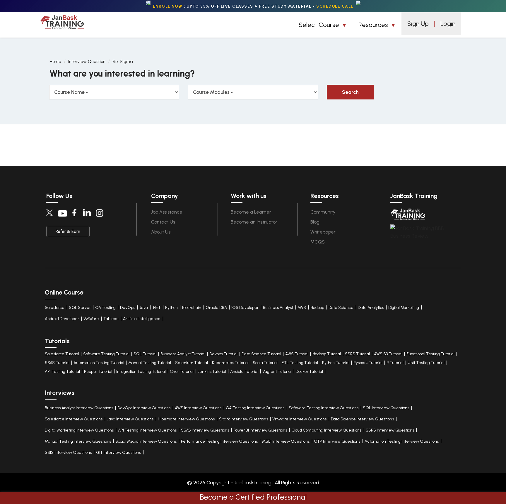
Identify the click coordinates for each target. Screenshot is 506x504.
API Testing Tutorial (62, 371)
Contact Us (163, 222)
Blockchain (191, 307)
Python (171, 307)
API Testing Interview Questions (147, 430)
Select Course (320, 25)
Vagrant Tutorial (277, 371)
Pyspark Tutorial (367, 362)
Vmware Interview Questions (299, 419)
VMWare (91, 318)
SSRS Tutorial (357, 353)
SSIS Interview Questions (68, 452)
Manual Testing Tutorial (149, 362)
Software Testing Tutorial (106, 353)
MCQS (317, 242)
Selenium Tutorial (191, 362)
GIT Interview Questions (118, 452)
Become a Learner (251, 212)
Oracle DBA (216, 307)
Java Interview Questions (130, 419)
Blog (314, 222)
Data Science (341, 307)
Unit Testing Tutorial (426, 362)
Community (322, 212)
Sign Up (418, 24)
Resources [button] (373, 25)
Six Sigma (122, 61)
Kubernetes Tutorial (230, 362)
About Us (160, 232)
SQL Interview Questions (386, 407)
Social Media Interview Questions (146, 441)
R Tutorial (395, 362)
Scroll (495, 475)
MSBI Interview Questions (286, 441)
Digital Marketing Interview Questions (79, 430)
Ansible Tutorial (244, 371)
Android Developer (62, 318)
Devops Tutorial (223, 353)
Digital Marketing (403, 307)
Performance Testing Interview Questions (219, 441)
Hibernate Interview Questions (186, 419)
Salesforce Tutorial (62, 353)
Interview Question (86, 61)
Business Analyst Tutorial (182, 353)
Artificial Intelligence (141, 318)
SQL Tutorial (145, 353)
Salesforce (54, 307)
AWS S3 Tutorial (388, 353)
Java (143, 307)
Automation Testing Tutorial (98, 362)
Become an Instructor (254, 222)
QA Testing (105, 307)
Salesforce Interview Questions (73, 419)
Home (55, 61)
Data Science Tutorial (261, 353)
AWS (302, 307)
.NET (156, 307)
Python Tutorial (335, 362)
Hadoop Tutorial (326, 353)
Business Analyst (278, 307)
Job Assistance (166, 212)
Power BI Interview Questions (260, 430)
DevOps (127, 307)
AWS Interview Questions (198, 407)
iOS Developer (245, 307)
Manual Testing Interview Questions (78, 441)
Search (350, 92)
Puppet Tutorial (98, 371)
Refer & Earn (68, 231)
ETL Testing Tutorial (300, 362)
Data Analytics (371, 307)
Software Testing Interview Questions (323, 407)
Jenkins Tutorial (212, 371)
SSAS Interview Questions (205, 430)
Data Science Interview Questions (362, 419)
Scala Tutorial (265, 362)
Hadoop (317, 307)
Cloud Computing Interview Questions (326, 430)
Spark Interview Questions (243, 419)
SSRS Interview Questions (390, 430)
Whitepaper (323, 232)
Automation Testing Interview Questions (402, 441)
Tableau (111, 318)
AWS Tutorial (296, 353)
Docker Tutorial (309, 371)
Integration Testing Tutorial (141, 371)
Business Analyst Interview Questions (79, 407)
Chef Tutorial (182, 371)
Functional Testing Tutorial (430, 353)
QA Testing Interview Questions (255, 407)
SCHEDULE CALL (334, 6)
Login (447, 24)
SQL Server (80, 307)
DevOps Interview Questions (143, 407)
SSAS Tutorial (57, 362)
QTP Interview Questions (337, 441)
